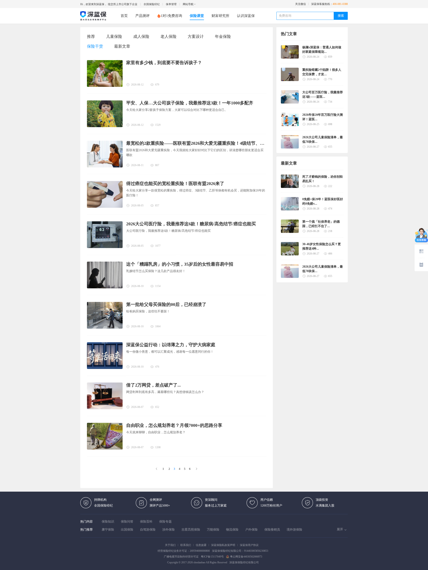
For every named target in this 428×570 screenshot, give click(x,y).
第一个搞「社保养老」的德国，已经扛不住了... (321, 224)
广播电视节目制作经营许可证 (181, 556)
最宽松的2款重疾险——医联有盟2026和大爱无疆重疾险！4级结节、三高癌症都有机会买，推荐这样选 (196, 143)
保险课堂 (197, 16)
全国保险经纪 (152, 4)
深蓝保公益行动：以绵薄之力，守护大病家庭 (170, 344)
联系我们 (185, 545)
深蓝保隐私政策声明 (223, 545)
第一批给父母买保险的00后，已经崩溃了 (166, 304)
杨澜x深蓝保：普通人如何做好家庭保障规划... (321, 49)
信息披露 (201, 545)
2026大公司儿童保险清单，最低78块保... (322, 139)
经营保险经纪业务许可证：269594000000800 (184, 550)
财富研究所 (220, 16)
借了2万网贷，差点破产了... (153, 385)
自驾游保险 (148, 529)
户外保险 (251, 529)
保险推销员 (272, 529)
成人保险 (141, 36)
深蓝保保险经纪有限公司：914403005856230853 (240, 550)
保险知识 (108, 521)
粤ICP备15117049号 (212, 556)
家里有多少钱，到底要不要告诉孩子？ (164, 62)
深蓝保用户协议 (249, 545)
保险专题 (165, 521)
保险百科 (146, 521)
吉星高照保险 (190, 529)
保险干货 (95, 46)
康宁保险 (108, 529)
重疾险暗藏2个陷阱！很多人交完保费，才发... (321, 72)
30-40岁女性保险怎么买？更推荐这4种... (321, 246)
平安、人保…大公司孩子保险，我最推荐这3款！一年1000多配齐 (189, 102)
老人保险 (168, 36)
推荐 (91, 36)
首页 (124, 16)
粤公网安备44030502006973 (246, 556)
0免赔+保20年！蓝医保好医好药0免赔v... (322, 201)
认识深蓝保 (246, 16)
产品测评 (142, 16)
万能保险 (213, 529)
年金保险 (223, 36)
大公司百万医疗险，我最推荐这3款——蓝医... (322, 94)
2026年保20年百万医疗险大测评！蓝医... (322, 117)
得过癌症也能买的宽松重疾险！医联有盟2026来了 (175, 183)
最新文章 (122, 46)
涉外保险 (168, 529)
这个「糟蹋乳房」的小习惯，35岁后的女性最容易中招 (179, 264)
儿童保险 (114, 36)
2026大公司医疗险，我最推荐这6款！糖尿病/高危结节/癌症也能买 (191, 223)
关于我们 (170, 545)
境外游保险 (294, 529)
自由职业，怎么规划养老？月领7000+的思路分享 (174, 425)
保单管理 (171, 4)
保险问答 (127, 521)
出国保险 (127, 529)
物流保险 (232, 529)
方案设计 (196, 36)
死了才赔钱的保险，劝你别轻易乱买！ (322, 179)
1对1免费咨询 (171, 16)
